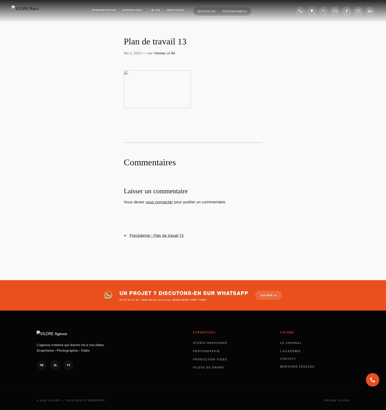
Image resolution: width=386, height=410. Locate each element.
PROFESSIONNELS (235, 11)
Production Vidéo (210, 359)
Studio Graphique (210, 343)
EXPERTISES (132, 10)
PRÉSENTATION (104, 10)
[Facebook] (346, 11)
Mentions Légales (297, 366)
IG (55, 365)
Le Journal (291, 343)
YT (68, 365)
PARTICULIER (207, 11)
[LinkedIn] (369, 11)
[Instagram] (358, 11)
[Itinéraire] (311, 11)
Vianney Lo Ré (164, 53)
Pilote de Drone (208, 367)
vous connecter (159, 202)
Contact (288, 358)
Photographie (206, 351)
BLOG (156, 10)
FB (42, 365)
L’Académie (290, 351)
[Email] (335, 11)
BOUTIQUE (175, 10)
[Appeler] (300, 11)
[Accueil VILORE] (29, 11)
